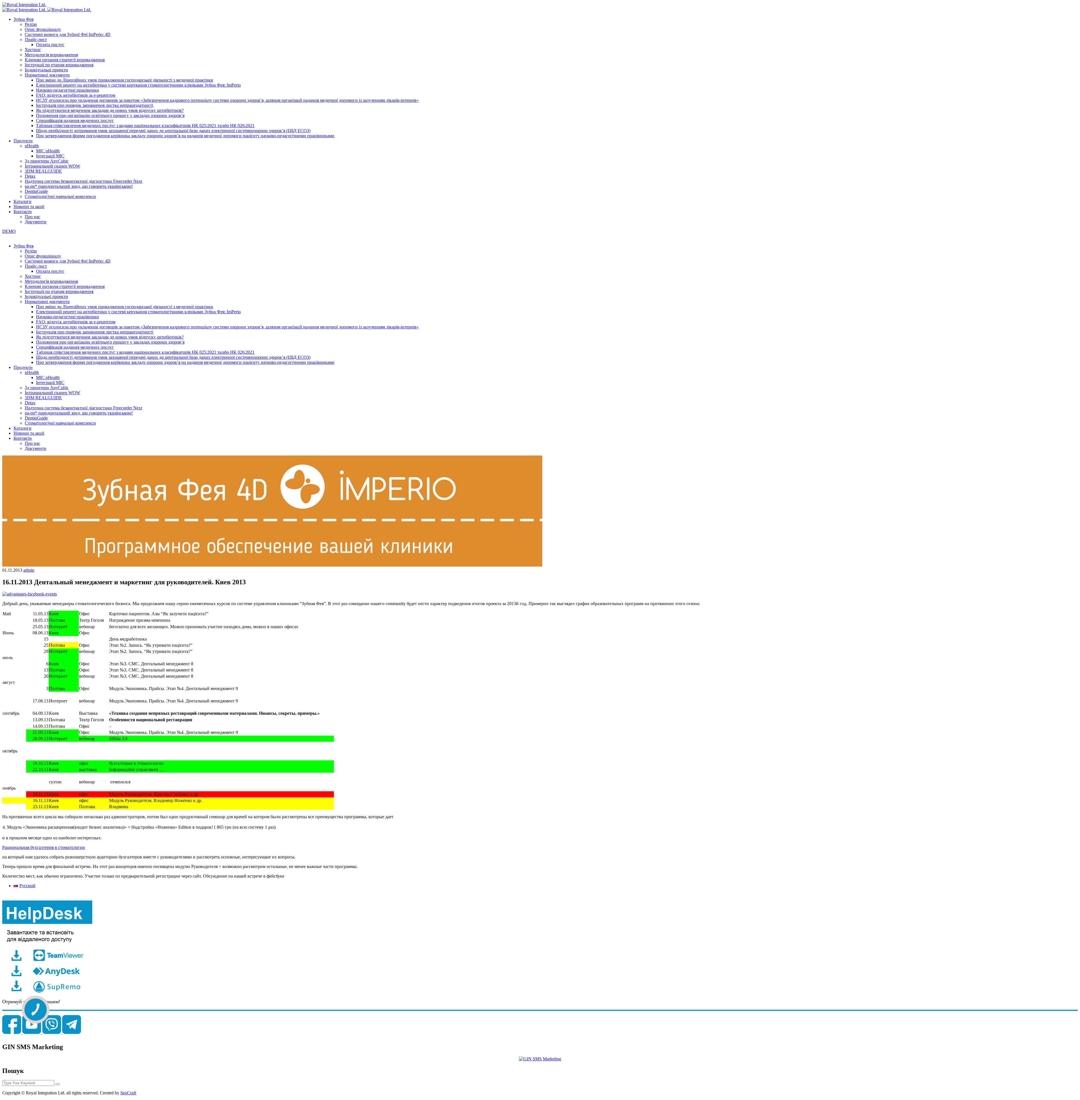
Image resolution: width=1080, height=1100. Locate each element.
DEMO (9, 231)
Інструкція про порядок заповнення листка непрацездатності (94, 105)
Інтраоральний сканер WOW (52, 166)
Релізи (31, 24)
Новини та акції (29, 206)
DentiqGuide (36, 191)
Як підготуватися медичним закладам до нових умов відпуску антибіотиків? (110, 110)
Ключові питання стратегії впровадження (65, 59)
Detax (30, 176)
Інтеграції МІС (50, 156)
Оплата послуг (50, 44)
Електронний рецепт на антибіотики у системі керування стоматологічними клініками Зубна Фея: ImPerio (138, 85)
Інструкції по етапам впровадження (59, 64)
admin (28, 570)
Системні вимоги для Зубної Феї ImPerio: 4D (68, 34)
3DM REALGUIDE (43, 171)
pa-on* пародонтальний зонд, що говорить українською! (79, 186)
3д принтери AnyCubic (47, 161)
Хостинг (33, 49)
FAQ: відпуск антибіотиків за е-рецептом (75, 95)
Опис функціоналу (43, 29)
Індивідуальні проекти (46, 69)
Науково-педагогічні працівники (67, 90)
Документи (35, 221)
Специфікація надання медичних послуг (75, 120)
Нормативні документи (47, 75)
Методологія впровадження (51, 54)
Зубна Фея (23, 19)
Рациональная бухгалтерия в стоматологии (43, 847)
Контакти (23, 211)
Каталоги (23, 201)
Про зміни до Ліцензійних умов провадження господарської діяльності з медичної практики (124, 80)
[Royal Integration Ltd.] (24, 4)
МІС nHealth (48, 150)
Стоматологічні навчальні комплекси (60, 196)
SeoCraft (128, 1092)
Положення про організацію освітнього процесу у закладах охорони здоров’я (110, 115)
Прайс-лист (36, 39)
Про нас (32, 216)
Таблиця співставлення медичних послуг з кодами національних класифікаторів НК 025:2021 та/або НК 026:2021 (145, 125)
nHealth (32, 145)
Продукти (23, 140)
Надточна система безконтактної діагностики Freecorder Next (83, 181)
